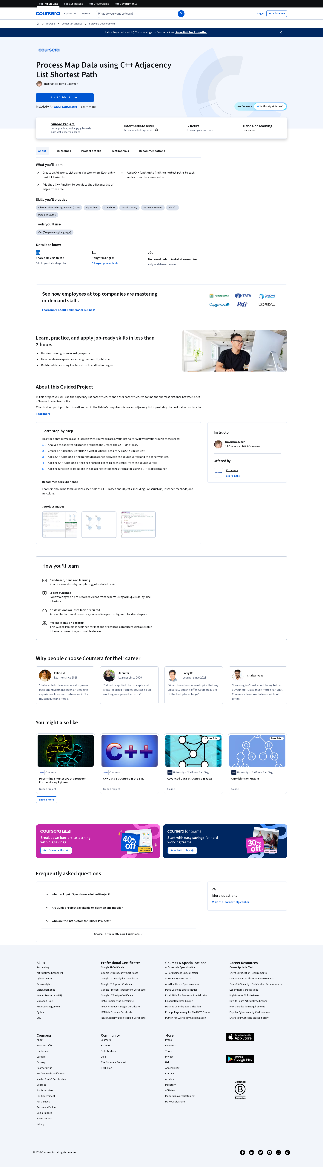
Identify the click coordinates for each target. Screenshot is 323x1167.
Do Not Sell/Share (175, 1102)
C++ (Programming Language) (54, 232)
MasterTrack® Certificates (51, 1079)
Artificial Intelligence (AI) (50, 973)
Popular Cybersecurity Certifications (250, 1012)
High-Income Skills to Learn (244, 995)
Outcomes (64, 151)
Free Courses (44, 1118)
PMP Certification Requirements (247, 1007)
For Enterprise (45, 1090)
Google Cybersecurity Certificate (119, 973)
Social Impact (44, 1113)
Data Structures (47, 215)
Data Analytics (44, 984)
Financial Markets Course (179, 1001)
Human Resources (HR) (49, 995)
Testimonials (120, 151)
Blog (103, 1057)
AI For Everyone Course (178, 978)
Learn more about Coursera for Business (68, 310)
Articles (169, 1079)
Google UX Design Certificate (117, 995)
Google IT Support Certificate (117, 984)
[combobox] (133, 13)
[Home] (37, 23)
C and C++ (109, 208)
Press (168, 1040)
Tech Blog (106, 1068)
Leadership (43, 1051)
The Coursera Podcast (113, 1062)
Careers (41, 1057)
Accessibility (172, 1068)
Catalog (41, 1062)
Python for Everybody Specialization (185, 1018)
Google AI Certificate (112, 967)
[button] (85, 13)
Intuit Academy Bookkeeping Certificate (123, 1018)
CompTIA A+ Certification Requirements (252, 978)
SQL (39, 1018)
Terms (169, 1051)
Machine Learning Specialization (183, 1007)
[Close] (280, 32)
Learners (106, 1040)
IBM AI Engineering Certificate (117, 1001)
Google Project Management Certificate (123, 990)
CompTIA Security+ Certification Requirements (256, 984)
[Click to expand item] (59, 524)
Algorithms (92, 208)
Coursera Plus (44, 1068)
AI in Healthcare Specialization (182, 984)
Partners (105, 1045)
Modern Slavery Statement (180, 1096)
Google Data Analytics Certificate (119, 978)
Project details (91, 151)
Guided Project (63, 124)
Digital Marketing (46, 990)
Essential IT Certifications (244, 990)
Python (40, 1012)
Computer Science (72, 24)
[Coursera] (48, 14)
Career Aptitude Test (241, 967)
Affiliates (170, 1090)
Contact (169, 1074)
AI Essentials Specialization (180, 967)
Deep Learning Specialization (181, 990)
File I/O (172, 208)
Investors (170, 1045)
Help (167, 1062)
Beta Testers (108, 1051)
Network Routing (153, 208)
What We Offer (45, 1045)
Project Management (48, 1007)
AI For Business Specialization (182, 973)
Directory (170, 1085)
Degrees (41, 1085)
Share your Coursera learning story (249, 1018)
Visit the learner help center (230, 902)
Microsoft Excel (45, 1001)
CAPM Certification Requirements (248, 973)
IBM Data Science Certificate (117, 1012)
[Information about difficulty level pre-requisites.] (156, 130)
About (42, 151)
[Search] (181, 13)
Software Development (102, 24)
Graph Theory (129, 208)
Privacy (169, 1057)
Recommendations (152, 151)
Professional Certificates (51, 1074)
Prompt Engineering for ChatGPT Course (187, 1012)
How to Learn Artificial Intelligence (248, 1001)
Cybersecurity (45, 978)
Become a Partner (47, 1107)
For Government (46, 1096)
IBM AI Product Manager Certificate (120, 1007)
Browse (50, 24)
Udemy (40, 1124)
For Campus (43, 1102)
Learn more (88, 107)
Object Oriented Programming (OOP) (59, 208)
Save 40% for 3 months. (191, 32)
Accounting (43, 967)
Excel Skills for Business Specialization (186, 995)
